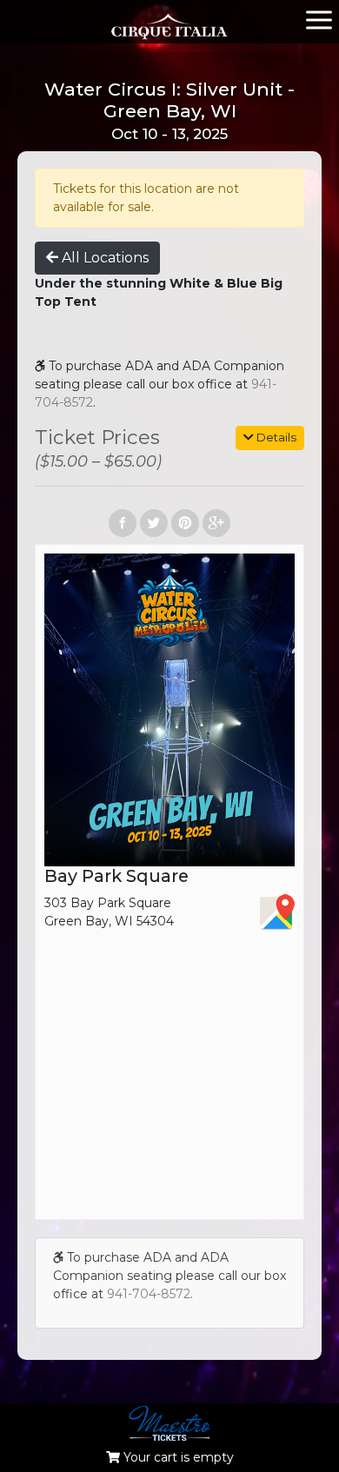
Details (275, 437)
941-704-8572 (148, 1294)
